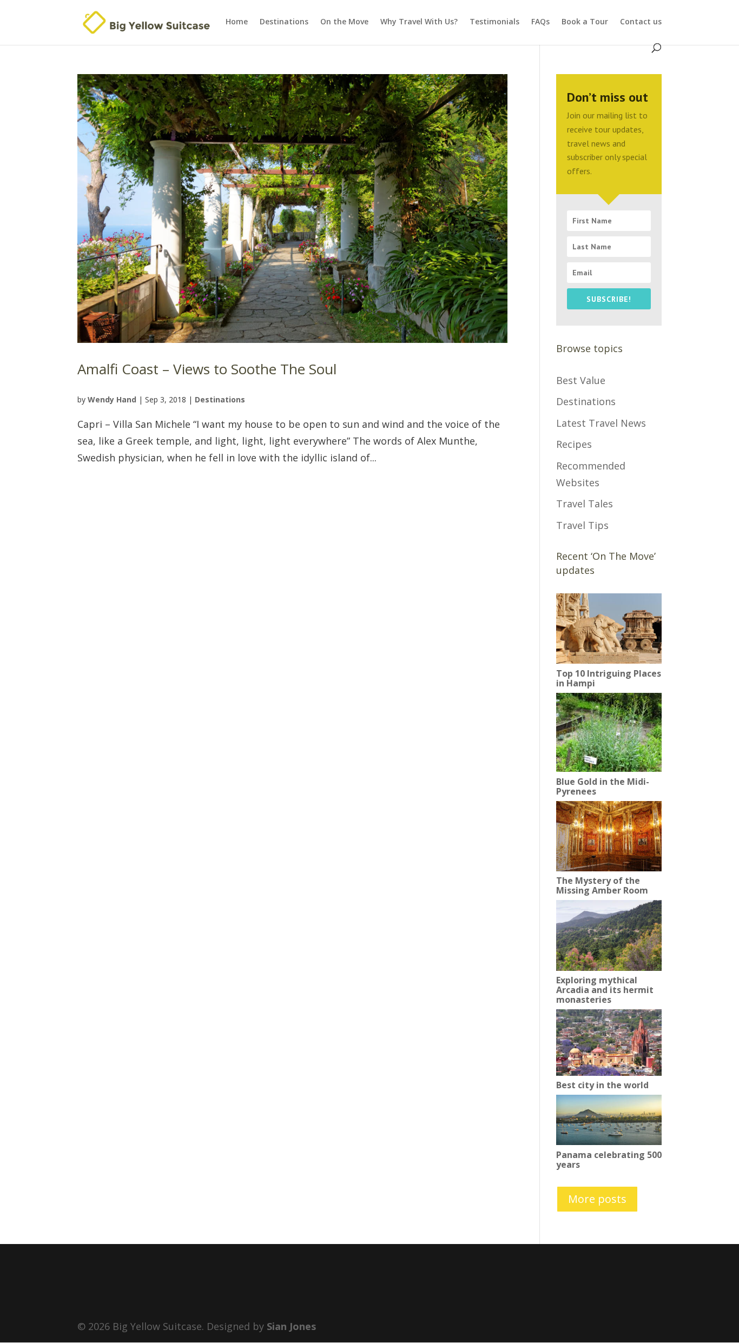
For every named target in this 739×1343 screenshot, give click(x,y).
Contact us (641, 22)
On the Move (344, 22)
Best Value (580, 380)
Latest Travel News (601, 422)
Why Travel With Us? (419, 22)
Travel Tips (582, 525)
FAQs (540, 22)
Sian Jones (291, 1326)
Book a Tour (585, 22)
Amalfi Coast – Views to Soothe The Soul (206, 369)
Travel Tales (584, 503)
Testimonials (494, 22)
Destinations (284, 22)
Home (237, 22)
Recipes (574, 444)
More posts (597, 1199)
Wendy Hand (112, 399)
